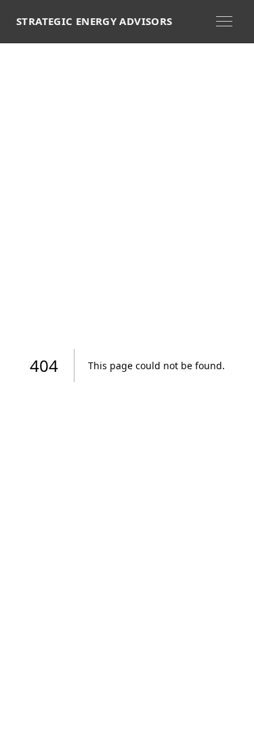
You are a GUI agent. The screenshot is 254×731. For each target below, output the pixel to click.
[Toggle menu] (224, 21)
